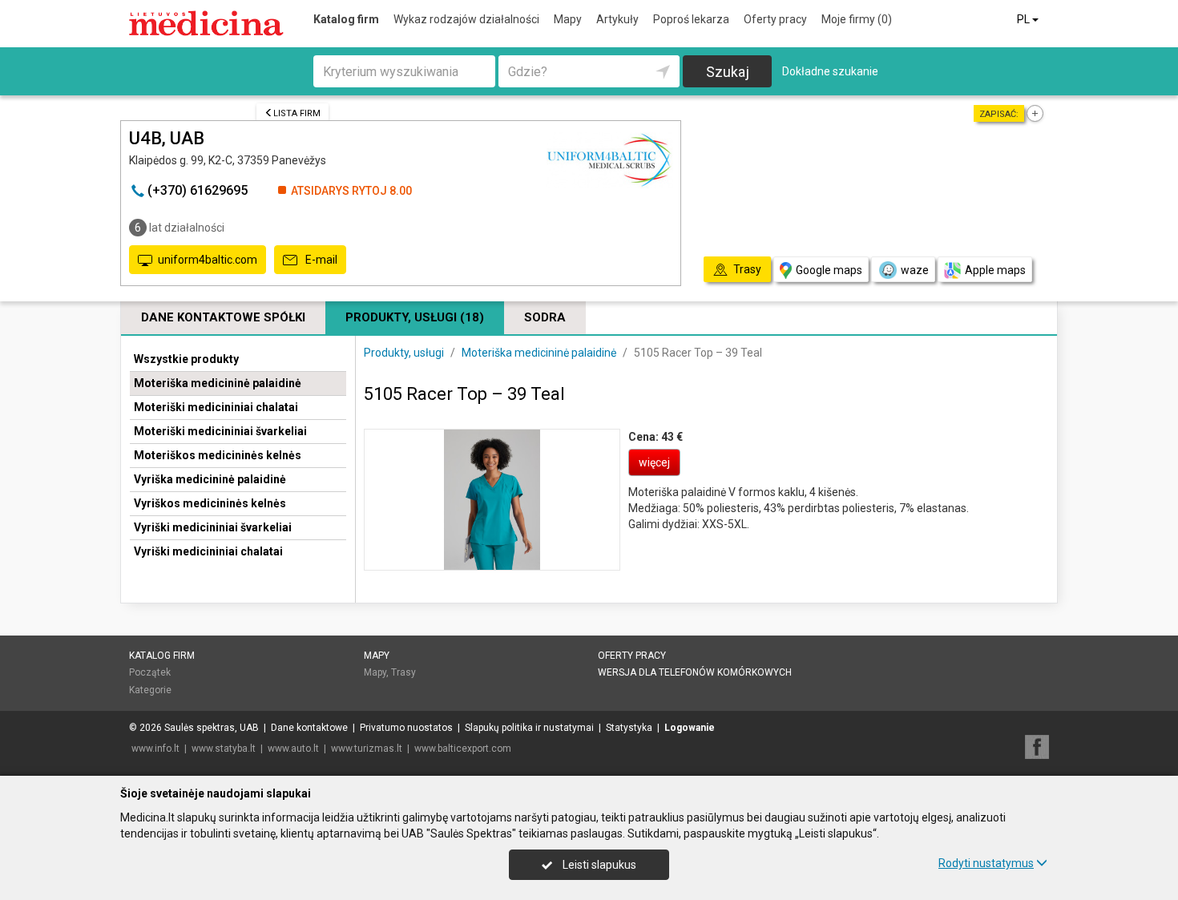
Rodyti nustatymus (986, 863)
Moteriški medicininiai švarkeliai (220, 431)
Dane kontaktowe (309, 727)
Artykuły (617, 19)
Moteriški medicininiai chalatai (216, 407)
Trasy (403, 672)
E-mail (320, 259)
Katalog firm (346, 19)
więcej (654, 462)
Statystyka (629, 727)
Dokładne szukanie (830, 71)
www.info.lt (155, 748)
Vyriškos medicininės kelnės (210, 503)
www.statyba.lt (224, 748)
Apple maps (995, 270)
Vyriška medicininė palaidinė (210, 479)
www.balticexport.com (462, 748)
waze (915, 270)
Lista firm (297, 113)
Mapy (568, 19)
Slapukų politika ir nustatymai (529, 727)
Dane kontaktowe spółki (223, 317)
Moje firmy (856, 19)
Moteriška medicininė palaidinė (217, 383)
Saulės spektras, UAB (211, 727)
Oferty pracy (775, 19)
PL (1024, 19)
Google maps (829, 270)
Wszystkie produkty (186, 359)
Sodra (545, 317)
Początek (150, 672)
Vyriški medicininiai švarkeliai (213, 527)
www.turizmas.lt (366, 748)
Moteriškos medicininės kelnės (217, 455)
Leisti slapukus (598, 864)
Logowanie (689, 727)
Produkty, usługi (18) (414, 317)
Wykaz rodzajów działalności (466, 19)
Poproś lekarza (691, 19)
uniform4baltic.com (207, 259)
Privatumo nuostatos (406, 727)
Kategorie (150, 690)
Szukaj (727, 71)
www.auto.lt (293, 748)
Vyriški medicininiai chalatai (208, 551)
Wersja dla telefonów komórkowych (695, 672)
